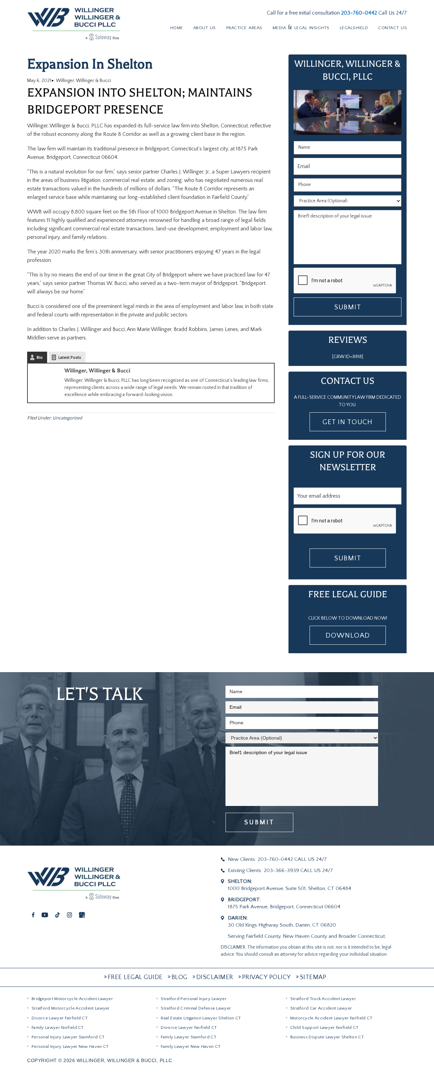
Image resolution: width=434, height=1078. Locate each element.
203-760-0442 (359, 13)
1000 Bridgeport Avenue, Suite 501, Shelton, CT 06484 (289, 888)
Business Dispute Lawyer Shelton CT (327, 1037)
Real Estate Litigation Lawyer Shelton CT (201, 1018)
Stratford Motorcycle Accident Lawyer (71, 1008)
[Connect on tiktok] (57, 914)
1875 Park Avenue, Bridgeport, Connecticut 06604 (284, 907)
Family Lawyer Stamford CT (188, 1037)
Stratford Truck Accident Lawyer (323, 998)
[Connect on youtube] (44, 914)
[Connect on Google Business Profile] (81, 914)
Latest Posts (69, 357)
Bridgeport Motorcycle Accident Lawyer (72, 998)
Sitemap (313, 977)
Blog (180, 977)
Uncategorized (67, 418)
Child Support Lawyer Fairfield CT (324, 1027)
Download (348, 635)
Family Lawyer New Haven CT (190, 1046)
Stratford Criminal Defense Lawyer (196, 1008)
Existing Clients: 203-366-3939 (263, 870)
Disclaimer (214, 977)
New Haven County (305, 936)
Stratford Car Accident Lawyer (321, 1008)
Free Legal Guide (135, 977)
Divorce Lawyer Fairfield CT (59, 1018)
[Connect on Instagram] (69, 914)
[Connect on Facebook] (33, 914)
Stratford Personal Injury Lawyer (193, 998)
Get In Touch (347, 422)
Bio (40, 357)
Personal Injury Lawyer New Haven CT (70, 1046)
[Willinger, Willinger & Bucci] (74, 23)
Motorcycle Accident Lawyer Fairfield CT (331, 1018)
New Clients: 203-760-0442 (260, 859)
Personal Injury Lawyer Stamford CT (68, 1037)
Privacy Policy (266, 977)
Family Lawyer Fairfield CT (58, 1027)
